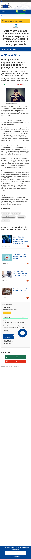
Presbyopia (5, 213)
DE (2, 54)
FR (12, 54)
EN (5, 54)
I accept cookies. (15, 552)
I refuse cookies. (15, 556)
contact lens (5, 220)
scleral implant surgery (8, 217)
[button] (21, 6)
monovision (21, 217)
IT (15, 54)
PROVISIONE (16, 213)
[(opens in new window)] (6, 5)
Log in (17, 6)
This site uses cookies (8, 547)
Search (24, 6)
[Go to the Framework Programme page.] (15, 26)
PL (18, 54)
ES (8, 54)
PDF (16, 361)
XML (16, 357)
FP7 (4, 15)
